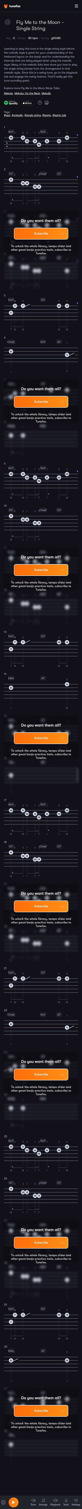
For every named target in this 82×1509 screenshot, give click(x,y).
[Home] (16, 6)
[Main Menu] (76, 6)
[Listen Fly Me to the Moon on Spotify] (11, 103)
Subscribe (41, 233)
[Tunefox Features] (39, 103)
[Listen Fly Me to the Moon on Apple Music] (27, 102)
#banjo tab (59, 115)
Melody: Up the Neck (27, 93)
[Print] (47, 103)
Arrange (43, 1504)
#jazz (7, 115)
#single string (32, 115)
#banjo (46, 115)
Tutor (33, 1504)
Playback (55, 1504)
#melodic (17, 115)
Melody (8, 93)
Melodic (46, 93)
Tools (66, 1504)
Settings (76, 1504)
